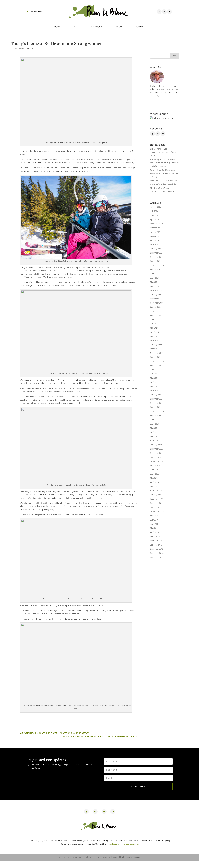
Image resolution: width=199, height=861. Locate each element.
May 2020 (154, 478)
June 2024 (154, 278)
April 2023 (154, 332)
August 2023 (155, 315)
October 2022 (156, 357)
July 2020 (154, 470)
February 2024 (156, 290)
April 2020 (154, 482)
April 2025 (154, 240)
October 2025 (156, 228)
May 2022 (154, 378)
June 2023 (154, 324)
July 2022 (154, 370)
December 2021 (156, 399)
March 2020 (155, 486)
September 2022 (157, 361)
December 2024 (156, 253)
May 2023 (154, 328)
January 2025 (156, 249)
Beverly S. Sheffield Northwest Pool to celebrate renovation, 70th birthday (164, 173)
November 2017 (157, 557)
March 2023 (155, 336)
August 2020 (155, 466)
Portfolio (97, 27)
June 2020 (154, 474)
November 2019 (157, 503)
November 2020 (157, 453)
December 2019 (156, 499)
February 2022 (156, 390)
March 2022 (155, 386)
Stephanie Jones (133, 857)
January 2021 (156, 445)
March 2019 (155, 536)
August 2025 (155, 232)
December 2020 (156, 449)
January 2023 (156, 344)
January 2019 (156, 545)
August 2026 (155, 207)
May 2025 (154, 236)
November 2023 (157, 303)
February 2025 (156, 244)
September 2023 (157, 311)
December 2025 (156, 224)
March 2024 (155, 286)
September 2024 (157, 265)
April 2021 (154, 432)
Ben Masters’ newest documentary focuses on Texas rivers (163, 152)
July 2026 (154, 211)
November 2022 (157, 353)
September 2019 (157, 511)
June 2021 (154, 424)
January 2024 (156, 295)
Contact (140, 27)
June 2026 (154, 215)
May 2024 (154, 282)
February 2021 (156, 441)
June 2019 (154, 524)
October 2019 (156, 507)
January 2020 (156, 495)
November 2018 (157, 553)
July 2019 (154, 520)
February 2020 (156, 490)
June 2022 (154, 374)
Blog (119, 27)
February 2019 (156, 541)
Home (57, 27)
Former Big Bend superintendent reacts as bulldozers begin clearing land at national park (164, 162)
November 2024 (157, 257)
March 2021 (155, 436)
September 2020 (157, 461)
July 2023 (154, 320)
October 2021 (156, 407)
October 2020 (156, 457)
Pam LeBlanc (18, 48)
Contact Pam (35, 12)
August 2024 (155, 269)
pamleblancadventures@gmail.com (123, 844)
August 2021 (155, 415)
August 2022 (155, 365)
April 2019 (154, 532)
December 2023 (156, 299)
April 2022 (154, 382)
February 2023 (156, 340)
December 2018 (156, 549)
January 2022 (156, 395)
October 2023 (156, 307)
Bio (76, 27)
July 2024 (154, 274)
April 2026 (154, 219)
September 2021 (157, 411)
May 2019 (154, 528)
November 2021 (157, 403)
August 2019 (155, 516)
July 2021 (154, 420)
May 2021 (154, 428)
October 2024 (156, 261)
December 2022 (156, 349)
